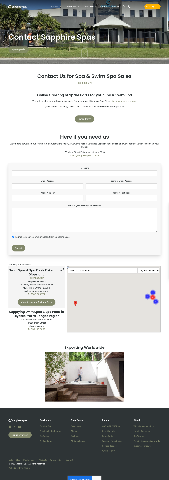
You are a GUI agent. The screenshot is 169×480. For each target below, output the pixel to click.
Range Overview (20, 435)
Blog (18, 460)
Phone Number (48, 193)
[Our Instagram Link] (14, 426)
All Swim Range (78, 441)
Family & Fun (45, 426)
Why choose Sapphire (143, 426)
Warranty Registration (112, 441)
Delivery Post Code (121, 193)
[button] (155, 301)
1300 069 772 (85, 83)
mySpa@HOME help (111, 426)
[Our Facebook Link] (10, 426)
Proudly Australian (141, 431)
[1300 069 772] (129, 6)
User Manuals (108, 431)
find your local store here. (124, 101)
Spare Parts (84, 119)
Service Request (109, 446)
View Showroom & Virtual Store (36, 302)
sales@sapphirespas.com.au (84, 155)
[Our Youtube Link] (19, 426)
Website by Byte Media (19, 468)
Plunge (74, 431)
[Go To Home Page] (17, 420)
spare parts (18, 49)
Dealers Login (29, 460)
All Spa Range (46, 441)
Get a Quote (152, 7)
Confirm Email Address (121, 181)
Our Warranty (139, 436)
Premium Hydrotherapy (50, 431)
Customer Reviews (142, 446)
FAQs (10, 460)
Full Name (84, 168)
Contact (69, 460)
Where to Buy (108, 451)
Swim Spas (76, 426)
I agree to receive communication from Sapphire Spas (42, 237)
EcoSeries (44, 436)
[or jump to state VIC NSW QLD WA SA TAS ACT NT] (148, 270)
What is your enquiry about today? (84, 206)
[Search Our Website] (124, 6)
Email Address (47, 181)
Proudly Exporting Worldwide (146, 441)
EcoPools (75, 436)
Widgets (43, 460)
